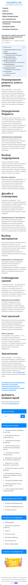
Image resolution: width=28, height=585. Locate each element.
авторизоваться (14, 403)
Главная (5, 8)
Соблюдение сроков (9, 68)
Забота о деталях (11, 73)
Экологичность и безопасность (14, 66)
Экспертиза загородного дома (13, 480)
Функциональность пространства (15, 62)
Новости (5, 11)
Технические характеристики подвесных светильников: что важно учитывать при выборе (13, 388)
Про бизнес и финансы (10, 29)
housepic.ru (14, 2)
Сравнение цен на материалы (14, 55)
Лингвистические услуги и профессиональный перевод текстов (11, 447)
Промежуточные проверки (13, 69)
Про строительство (9, 19)
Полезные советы (8, 26)
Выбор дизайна (7, 14)
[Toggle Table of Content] (23, 47)
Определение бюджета (10, 53)
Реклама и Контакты (11, 510)
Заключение (7, 75)
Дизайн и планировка (10, 60)
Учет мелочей (7, 71)
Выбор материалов (9, 64)
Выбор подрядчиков (10, 57)
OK (16, 583)
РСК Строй (21, 372)
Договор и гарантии (11, 58)
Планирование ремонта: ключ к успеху (12, 50)
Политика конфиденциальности (14, 506)
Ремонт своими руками (10, 16)
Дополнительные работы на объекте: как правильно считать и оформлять (12, 475)
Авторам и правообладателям (13, 503)
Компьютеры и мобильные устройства (11, 23)
